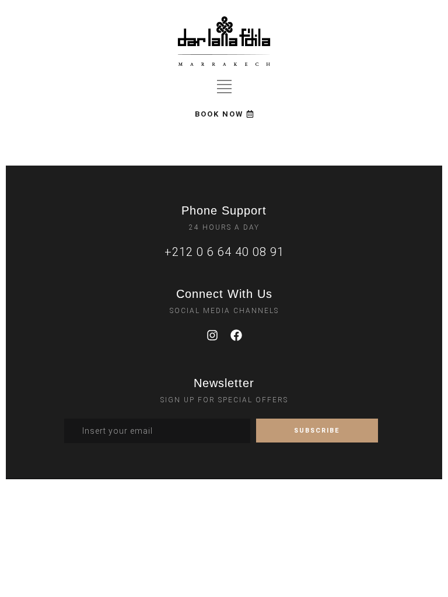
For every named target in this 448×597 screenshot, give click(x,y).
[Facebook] (236, 335)
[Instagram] (212, 335)
